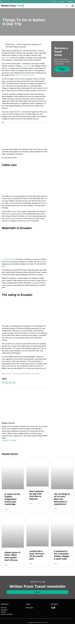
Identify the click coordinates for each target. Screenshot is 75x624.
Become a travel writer (7, 614)
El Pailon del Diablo (8, 259)
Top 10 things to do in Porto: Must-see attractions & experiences (62, 499)
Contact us (4, 607)
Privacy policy (29, 607)
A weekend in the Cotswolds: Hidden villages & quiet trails (61, 555)
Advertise (70, 1)
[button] (72, 5)
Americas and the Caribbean (23, 373)
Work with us (4, 610)
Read (6, 509)
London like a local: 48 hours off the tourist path (36, 555)
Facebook (13, 440)
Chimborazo (26, 66)
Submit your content (62, 69)
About (54, 1)
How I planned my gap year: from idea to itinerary (36, 495)
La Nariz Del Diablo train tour (25, 75)
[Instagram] (52, 608)
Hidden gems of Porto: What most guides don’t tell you (12, 556)
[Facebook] (54, 608)
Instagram (5, 440)
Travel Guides (36, 373)
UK (21, 112)
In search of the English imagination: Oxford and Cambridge (12, 499)
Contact (62, 1)
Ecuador (6, 58)
